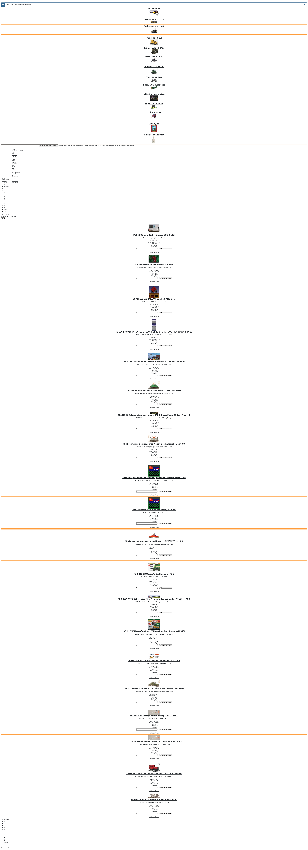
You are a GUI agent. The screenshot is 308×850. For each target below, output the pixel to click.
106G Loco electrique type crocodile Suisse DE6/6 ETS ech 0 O (154, 688)
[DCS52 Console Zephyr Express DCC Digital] (154, 227)
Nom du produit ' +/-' (6, 179)
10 (4, 207)
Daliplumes (14, 160)
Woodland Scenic (16, 184)
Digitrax (14, 162)
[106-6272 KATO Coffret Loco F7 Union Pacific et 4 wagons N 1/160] (154, 624)
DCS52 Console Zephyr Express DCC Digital (154, 235)
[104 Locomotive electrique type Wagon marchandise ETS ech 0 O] (154, 438)
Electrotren (14, 163)
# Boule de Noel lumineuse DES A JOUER (154, 264)
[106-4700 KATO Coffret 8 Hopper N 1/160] (154, 567)
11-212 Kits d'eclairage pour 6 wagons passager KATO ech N (154, 741)
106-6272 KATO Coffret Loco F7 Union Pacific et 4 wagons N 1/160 (154, 631)
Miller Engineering (16, 172)
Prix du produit (5, 182)
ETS (13, 165)
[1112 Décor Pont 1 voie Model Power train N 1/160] (154, 796)
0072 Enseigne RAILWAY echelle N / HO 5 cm (154, 299)
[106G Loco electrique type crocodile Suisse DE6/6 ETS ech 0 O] (154, 683)
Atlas (13, 153)
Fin (5, 211)
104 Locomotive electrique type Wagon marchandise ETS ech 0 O (154, 444)
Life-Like (14, 169)
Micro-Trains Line (16, 171)
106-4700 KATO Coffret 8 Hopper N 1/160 (154, 574)
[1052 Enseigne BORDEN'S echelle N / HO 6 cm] (154, 503)
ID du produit (5, 184)
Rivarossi (14, 178)
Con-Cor (14, 158)
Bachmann (14, 155)
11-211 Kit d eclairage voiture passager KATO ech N (154, 716)
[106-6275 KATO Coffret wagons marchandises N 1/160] (154, 656)
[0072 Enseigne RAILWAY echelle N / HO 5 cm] (154, 292)
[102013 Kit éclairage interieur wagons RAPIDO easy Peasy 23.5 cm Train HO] (154, 413)
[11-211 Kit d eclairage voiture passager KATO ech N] (154, 712)
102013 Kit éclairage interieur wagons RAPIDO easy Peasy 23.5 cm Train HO (154, 415)
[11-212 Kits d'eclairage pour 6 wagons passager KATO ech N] (154, 738)
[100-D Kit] (154, 357)
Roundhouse (15, 181)
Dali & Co (14, 159)
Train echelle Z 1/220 (154, 19)
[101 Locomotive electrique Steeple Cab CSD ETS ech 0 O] (154, 385)
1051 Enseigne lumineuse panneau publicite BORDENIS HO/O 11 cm (154, 477)
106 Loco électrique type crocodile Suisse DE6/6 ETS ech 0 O (154, 541)
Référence (4, 181)
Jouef (13, 166)
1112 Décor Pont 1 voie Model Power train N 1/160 (154, 799)
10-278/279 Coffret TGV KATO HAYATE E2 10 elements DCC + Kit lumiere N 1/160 (154, 332)
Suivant (6, 209)
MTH (13, 175)
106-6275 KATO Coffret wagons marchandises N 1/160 (154, 660)
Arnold (13, 152)
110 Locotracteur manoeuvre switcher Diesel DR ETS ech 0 (154, 773)
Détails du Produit (154, 252)
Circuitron (14, 156)
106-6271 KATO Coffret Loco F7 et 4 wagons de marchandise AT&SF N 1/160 (154, 599)
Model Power (15, 173)
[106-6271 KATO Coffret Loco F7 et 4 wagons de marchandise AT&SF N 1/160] (154, 596)
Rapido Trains (15, 176)
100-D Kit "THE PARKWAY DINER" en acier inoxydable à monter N (154, 361)
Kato (13, 168)
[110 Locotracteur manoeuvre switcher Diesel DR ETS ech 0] (154, 767)
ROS (13, 179)
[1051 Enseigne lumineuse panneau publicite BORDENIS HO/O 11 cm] (154, 471)
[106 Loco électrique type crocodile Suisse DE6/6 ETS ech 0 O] (154, 535)
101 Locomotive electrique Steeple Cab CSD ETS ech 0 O (154, 390)
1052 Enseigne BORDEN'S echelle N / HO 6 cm (154, 509)
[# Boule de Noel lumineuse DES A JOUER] (154, 259)
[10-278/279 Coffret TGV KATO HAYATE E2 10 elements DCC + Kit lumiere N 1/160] (154, 324)
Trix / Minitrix (15, 182)
